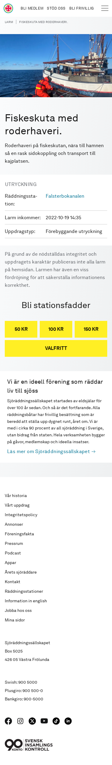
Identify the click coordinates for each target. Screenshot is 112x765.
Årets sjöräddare (21, 572)
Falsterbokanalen (65, 196)
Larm (9, 22)
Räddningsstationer (24, 591)
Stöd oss (56, 8)
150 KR (91, 329)
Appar (10, 562)
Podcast (13, 553)
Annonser (14, 524)
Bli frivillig (81, 8)
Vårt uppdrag (17, 505)
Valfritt (56, 348)
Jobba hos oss (18, 610)
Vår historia (16, 495)
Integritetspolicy (21, 514)
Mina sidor (15, 620)
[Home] (8, 8)
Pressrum (14, 543)
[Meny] (104, 8)
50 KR (21, 329)
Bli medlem (32, 8)
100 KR (56, 329)
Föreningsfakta (19, 533)
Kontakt (12, 581)
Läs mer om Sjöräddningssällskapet (48, 451)
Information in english (26, 600)
